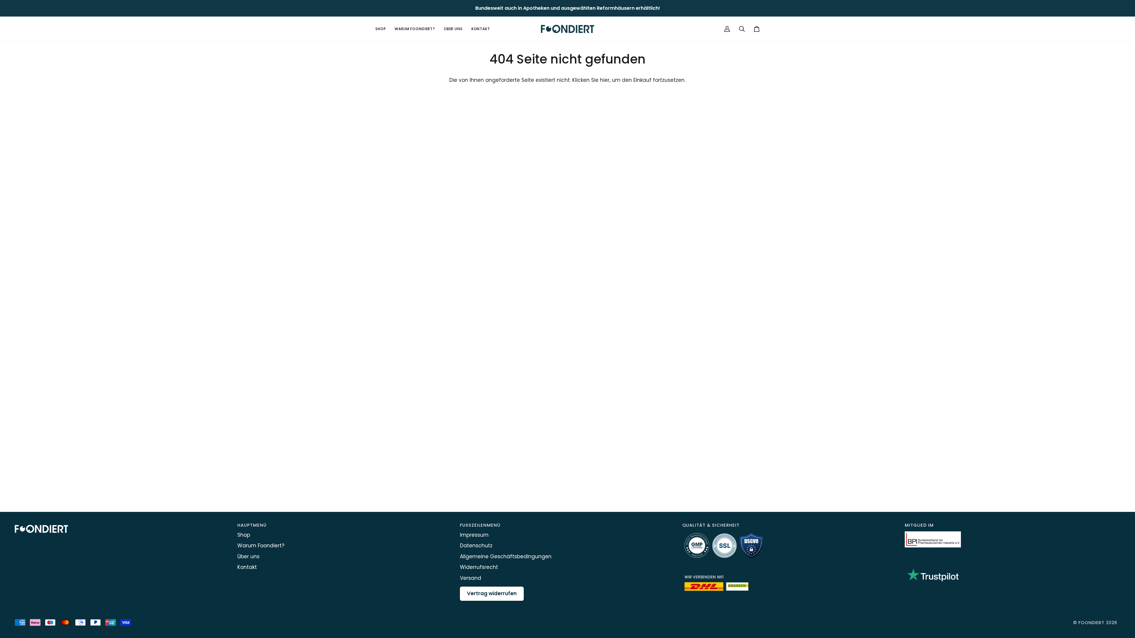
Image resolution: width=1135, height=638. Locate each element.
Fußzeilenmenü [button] (480, 525)
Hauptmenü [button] (252, 525)
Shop (243, 534)
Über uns (248, 556)
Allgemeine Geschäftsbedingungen (506, 556)
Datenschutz (476, 545)
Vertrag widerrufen (492, 593)
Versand (470, 578)
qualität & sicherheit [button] (711, 525)
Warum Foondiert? (260, 545)
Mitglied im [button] (919, 525)
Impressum (474, 534)
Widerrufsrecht (479, 567)
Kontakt (247, 567)
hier (604, 80)
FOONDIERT (1092, 623)
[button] (382, 29)
